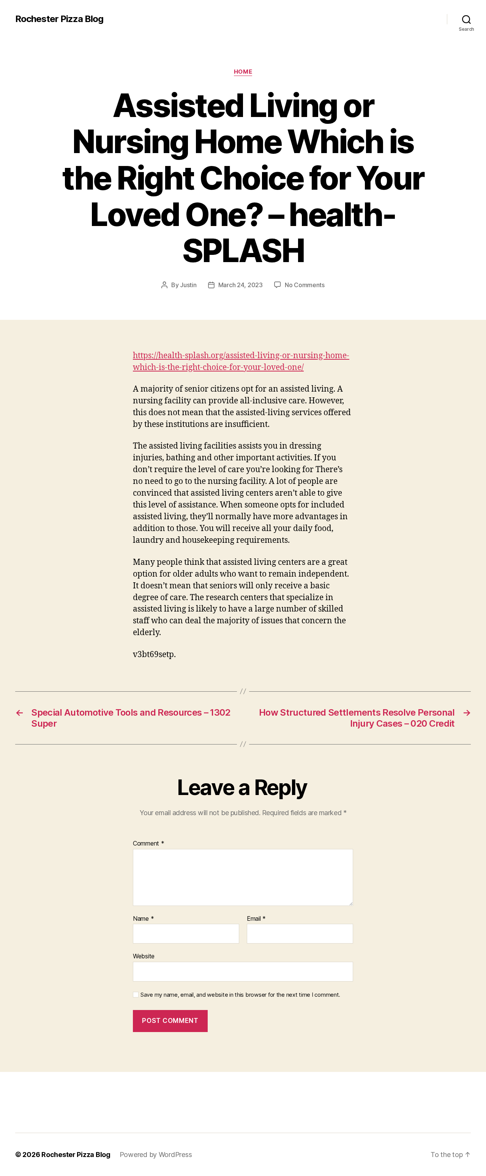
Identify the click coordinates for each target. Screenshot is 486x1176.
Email (256, 918)
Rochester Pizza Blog (59, 19)
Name (143, 918)
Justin (188, 285)
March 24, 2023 (240, 285)
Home (243, 71)
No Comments (305, 285)
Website (144, 956)
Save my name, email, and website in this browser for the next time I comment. (240, 994)
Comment (148, 843)
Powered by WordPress (156, 1155)
